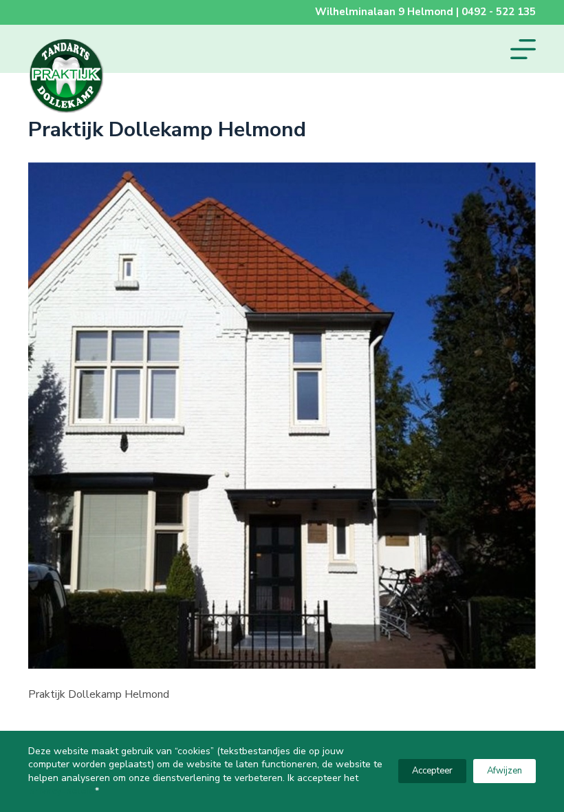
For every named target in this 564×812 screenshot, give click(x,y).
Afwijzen (504, 771)
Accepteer (432, 771)
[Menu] (523, 49)
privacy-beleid (61, 791)
